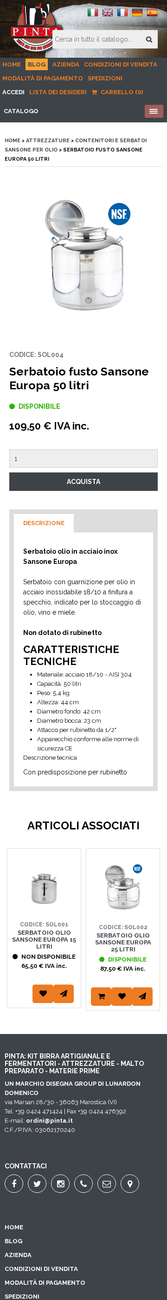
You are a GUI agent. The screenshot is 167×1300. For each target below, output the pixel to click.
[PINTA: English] (107, 15)
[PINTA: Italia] (92, 15)
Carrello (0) (121, 92)
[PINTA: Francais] (122, 15)
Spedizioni (105, 78)
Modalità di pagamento (42, 78)
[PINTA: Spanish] (152, 15)
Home (11, 64)
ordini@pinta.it (49, 1120)
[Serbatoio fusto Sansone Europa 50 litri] (83, 258)
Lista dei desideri (58, 92)
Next (150, 941)
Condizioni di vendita (120, 64)
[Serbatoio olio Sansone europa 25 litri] (123, 908)
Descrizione (43, 523)
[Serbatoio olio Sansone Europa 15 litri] (44, 905)
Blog (36, 64)
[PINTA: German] (137, 15)
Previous (16, 941)
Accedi (13, 92)
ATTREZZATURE (48, 141)
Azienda (65, 64)
